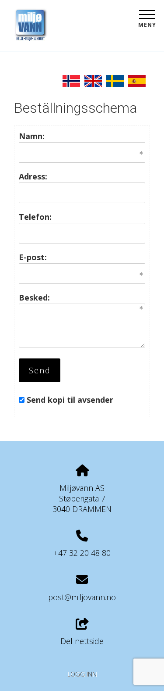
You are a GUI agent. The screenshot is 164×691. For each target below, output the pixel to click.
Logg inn (82, 674)
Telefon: (35, 216)
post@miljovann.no (82, 597)
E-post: (33, 257)
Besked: (34, 297)
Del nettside (82, 641)
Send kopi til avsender (70, 399)
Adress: (33, 176)
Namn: (32, 136)
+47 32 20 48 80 (82, 553)
